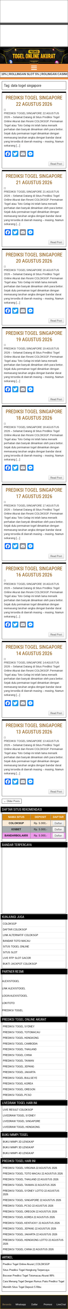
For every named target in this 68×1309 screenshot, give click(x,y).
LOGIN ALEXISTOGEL (14, 995)
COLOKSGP (10, 923)
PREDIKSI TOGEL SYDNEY (19, 1026)
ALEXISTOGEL (10, 981)
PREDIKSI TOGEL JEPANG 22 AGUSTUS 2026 (29, 1228)
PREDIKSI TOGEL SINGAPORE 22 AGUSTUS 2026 (32, 1200)
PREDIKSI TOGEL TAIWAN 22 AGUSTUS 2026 (29, 1185)
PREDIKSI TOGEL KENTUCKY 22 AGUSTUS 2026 (31, 1223)
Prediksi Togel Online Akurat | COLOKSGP (26, 1264)
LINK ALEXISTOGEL (13, 988)
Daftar (58, 823)
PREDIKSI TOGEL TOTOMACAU (21, 1032)
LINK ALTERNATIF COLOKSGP (20, 935)
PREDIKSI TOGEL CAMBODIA (20, 1043)
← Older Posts (12, 801)
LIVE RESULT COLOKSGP (18, 1109)
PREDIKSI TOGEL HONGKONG (21, 1037)
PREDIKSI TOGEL (12, 1010)
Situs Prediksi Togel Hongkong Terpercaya (26, 1270)
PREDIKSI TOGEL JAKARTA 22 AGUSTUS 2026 (30, 1234)
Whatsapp (20, 1304)
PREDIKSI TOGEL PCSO (17, 1095)
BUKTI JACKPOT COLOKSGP (20, 963)
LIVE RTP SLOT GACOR (17, 958)
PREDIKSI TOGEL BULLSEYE (20, 1078)
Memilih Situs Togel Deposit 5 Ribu (22, 1287)
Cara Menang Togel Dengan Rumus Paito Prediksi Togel (33, 1281)
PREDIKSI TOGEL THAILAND (19, 1049)
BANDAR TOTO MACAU (16, 941)
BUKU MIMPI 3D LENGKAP (18, 1147)
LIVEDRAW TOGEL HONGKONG (21, 1127)
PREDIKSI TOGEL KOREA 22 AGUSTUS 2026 (29, 1217)
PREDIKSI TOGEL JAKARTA (19, 1072)
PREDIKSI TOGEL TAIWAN (18, 1060)
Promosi (48, 1304)
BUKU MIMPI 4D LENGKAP (18, 1153)
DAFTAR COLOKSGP (15, 929)
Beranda (6, 1304)
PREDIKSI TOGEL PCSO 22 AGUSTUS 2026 (28, 1205)
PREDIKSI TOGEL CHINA (17, 1055)
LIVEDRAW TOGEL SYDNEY (19, 1115)
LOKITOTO (8, 1003)
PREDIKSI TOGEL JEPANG (18, 1066)
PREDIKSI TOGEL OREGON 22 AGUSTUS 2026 (30, 1211)
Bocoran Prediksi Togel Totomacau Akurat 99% (28, 1275)
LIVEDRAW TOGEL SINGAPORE (21, 1121)
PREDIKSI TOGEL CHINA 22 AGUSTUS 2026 (28, 1249)
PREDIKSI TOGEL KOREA (18, 1083)
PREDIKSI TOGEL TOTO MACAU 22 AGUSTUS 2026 (33, 1173)
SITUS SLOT (10, 952)
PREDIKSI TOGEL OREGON (19, 1089)
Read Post (56, 163)
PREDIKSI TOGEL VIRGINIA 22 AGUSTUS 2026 (30, 1168)
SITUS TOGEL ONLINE (16, 946)
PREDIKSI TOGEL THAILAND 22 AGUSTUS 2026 (30, 1179)
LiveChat (61, 1304)
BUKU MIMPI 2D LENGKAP (18, 1141)
